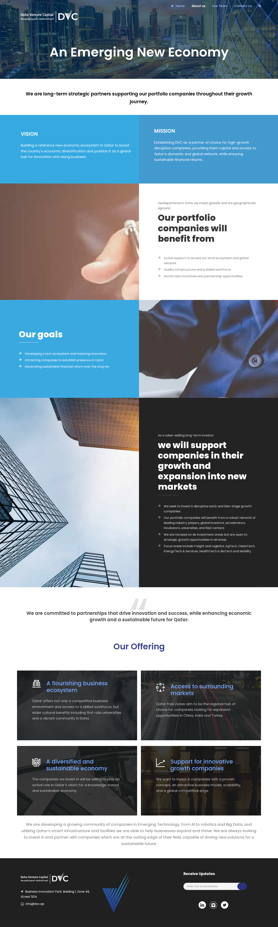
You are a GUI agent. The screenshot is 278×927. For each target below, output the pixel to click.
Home (180, 6)
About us (198, 6)
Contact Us (243, 6)
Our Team (220, 6)
